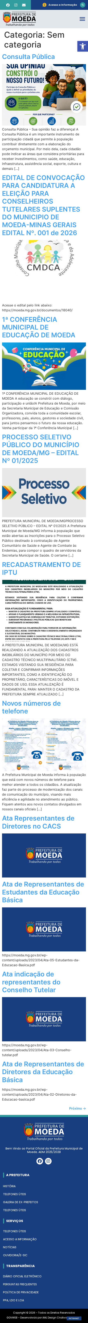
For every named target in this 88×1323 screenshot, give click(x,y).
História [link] (9, 1186)
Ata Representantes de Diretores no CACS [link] (38, 822)
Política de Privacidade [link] (21, 1292)
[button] (82, 5)
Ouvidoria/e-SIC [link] (15, 1255)
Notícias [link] (9, 1247)
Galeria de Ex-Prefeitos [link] (20, 1202)
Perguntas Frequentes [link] (20, 1284)
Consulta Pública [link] (28, 57)
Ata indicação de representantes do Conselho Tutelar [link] (31, 982)
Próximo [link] (77, 1108)
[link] (82, 46)
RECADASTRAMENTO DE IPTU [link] (41, 568)
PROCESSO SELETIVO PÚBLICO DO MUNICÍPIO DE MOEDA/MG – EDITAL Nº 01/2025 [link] (40, 449)
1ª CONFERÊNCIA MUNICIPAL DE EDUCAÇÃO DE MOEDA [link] (38, 327)
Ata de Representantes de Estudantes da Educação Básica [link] (43, 892)
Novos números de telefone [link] (31, 707)
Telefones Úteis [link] (14, 1194)
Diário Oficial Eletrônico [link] (22, 1276)
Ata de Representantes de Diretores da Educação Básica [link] (43, 1072)
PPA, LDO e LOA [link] (13, 1300)
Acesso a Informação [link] (20, 1239)
